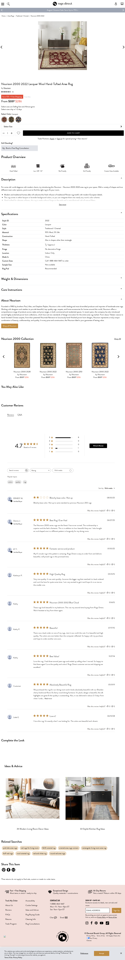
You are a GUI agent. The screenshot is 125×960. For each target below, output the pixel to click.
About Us (9, 905)
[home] (62, 5)
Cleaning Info (31, 919)
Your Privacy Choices (92, 939)
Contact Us (55, 900)
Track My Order (11, 900)
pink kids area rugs (10, 848)
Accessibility (30, 900)
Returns (8, 919)
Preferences (84, 953)
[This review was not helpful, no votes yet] (112, 510)
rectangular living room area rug (94, 848)
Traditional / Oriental (22, 16)
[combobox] (40, 470)
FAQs (7, 914)
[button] (122, 4)
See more (62, 204)
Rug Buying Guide (33, 914)
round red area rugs (57, 853)
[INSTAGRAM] (86, 923)
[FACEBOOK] (92, 923)
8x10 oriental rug (48, 848)
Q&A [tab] (19, 414)
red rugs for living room (30, 848)
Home (3, 16)
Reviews (8, 909)
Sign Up (117, 910)
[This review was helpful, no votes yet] (108, 510)
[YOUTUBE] (101, 923)
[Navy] (18, 120)
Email (62, 917)
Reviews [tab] (10, 414)
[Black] (11, 120)
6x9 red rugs (8, 853)
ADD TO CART (73, 133)
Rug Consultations (33, 923)
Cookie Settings (31, 905)
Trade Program (11, 923)
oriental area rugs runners (68, 848)
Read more (48, 698)
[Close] (121, 953)
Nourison (7, 88)
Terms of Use (113, 917)
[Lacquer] (4, 120)
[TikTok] (107, 923)
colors (10, 482)
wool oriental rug (23, 853)
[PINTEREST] (96, 923)
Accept (101, 953)
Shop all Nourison (9, 325)
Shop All (117, 338)
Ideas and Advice (32, 909)
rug (25, 482)
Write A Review (98, 446)
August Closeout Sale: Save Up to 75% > (62, 10)
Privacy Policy (101, 917)
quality (18, 482)
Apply (52, 138)
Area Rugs (11, 16)
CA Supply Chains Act (113, 936)
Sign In (59, 138)
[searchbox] (15, 470)
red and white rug (39, 853)
